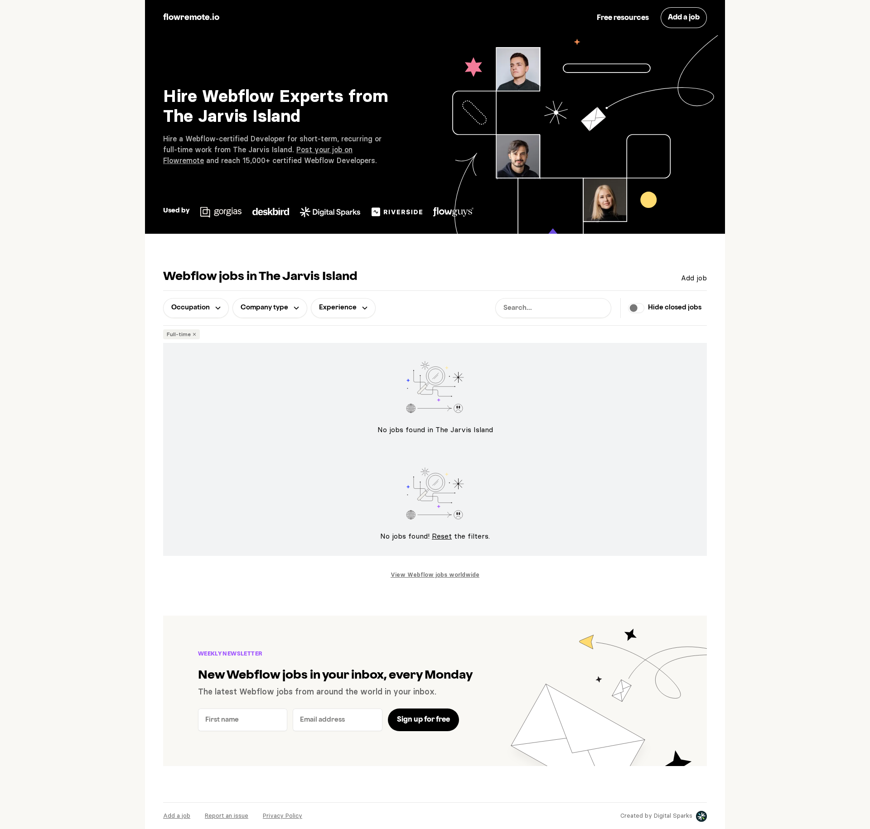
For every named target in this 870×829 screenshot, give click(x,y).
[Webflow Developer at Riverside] (397, 211)
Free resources (623, 17)
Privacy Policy (282, 815)
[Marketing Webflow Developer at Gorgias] (221, 211)
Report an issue (226, 815)
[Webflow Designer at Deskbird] (270, 211)
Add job (694, 278)
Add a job (176, 815)
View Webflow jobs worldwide (435, 574)
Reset (442, 535)
